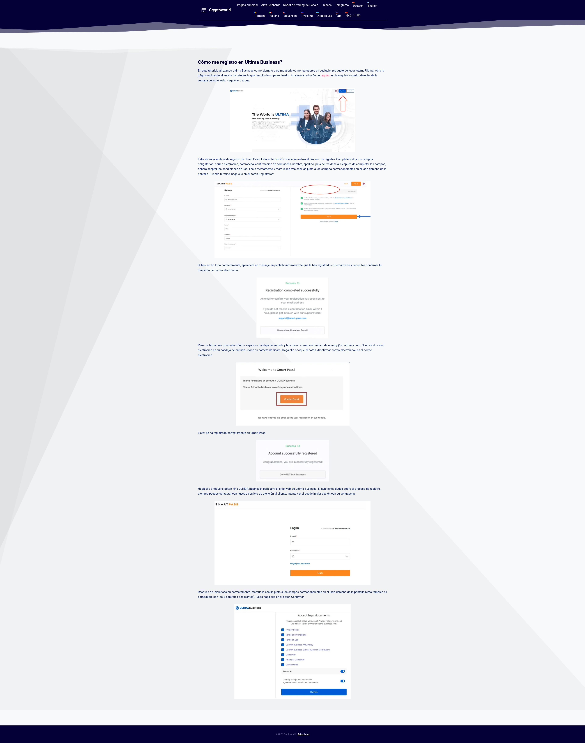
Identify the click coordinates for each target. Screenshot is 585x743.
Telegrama (342, 5)
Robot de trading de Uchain (300, 5)
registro (325, 75)
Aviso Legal (304, 734)
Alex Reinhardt (270, 5)
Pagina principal (247, 5)
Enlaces (327, 5)
